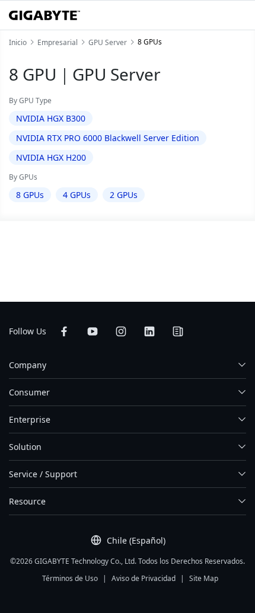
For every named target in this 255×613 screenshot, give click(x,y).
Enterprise (29, 419)
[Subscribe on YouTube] (92, 331)
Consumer (29, 392)
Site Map (203, 578)
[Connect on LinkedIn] (149, 331)
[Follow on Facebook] (64, 331)
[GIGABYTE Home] (44, 15)
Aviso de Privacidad (143, 578)
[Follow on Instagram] (121, 331)
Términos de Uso (70, 578)
